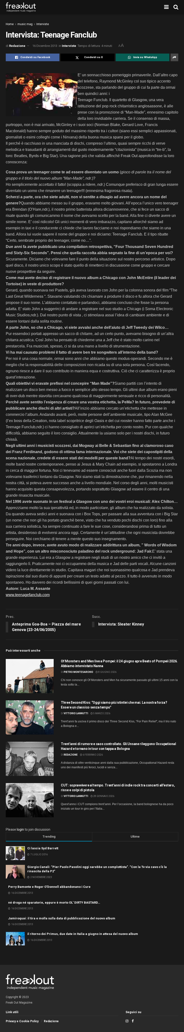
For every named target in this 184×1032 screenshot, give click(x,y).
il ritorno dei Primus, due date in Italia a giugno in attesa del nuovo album (82, 934)
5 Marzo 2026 (101, 713)
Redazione (17, 46)
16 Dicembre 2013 (44, 46)
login (20, 829)
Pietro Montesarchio (78, 672)
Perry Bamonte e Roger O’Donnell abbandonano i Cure (49, 887)
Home (10, 24)
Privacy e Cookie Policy (22, 1021)
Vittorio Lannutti (76, 713)
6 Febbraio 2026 (92, 754)
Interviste (42, 24)
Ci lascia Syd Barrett (42, 848)
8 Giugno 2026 (107, 672)
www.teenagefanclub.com (28, 595)
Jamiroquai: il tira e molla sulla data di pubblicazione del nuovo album (61, 918)
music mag (25, 24)
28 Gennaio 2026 (103, 796)
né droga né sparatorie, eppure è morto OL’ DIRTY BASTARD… (54, 902)
